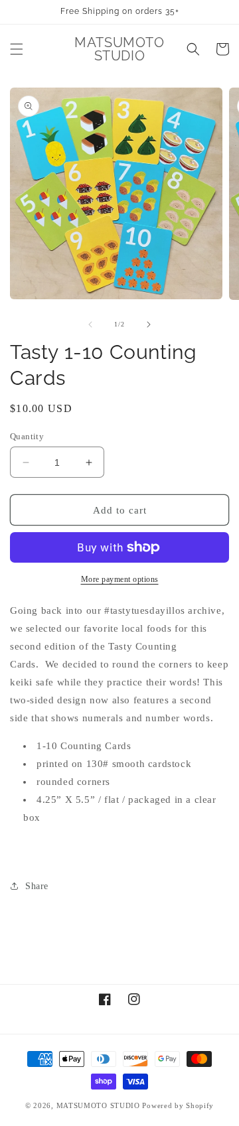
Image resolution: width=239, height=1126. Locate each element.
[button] (16, 49)
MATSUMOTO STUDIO (98, 1105)
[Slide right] (148, 324)
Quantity (27, 436)
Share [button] (36, 886)
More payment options (120, 579)
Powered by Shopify (178, 1105)
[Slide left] (90, 324)
